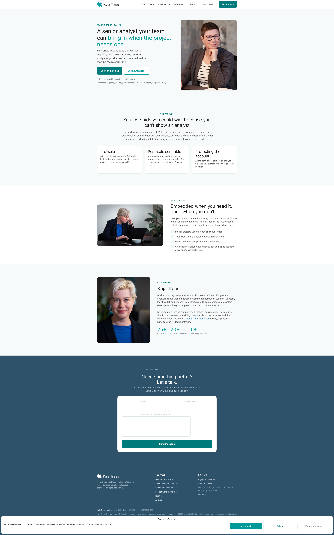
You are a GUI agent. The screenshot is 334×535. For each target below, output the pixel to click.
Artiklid (158, 500)
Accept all (246, 526)
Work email (190, 402)
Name (144, 402)
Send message (167, 444)
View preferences (313, 526)
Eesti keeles (208, 4)
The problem (148, 4)
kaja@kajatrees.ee (206, 479)
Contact (193, 4)
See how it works (137, 70)
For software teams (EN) (166, 492)
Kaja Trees (111, 4)
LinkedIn (202, 494)
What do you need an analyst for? (156, 414)
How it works (163, 4)
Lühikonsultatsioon (164, 487)
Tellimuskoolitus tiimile (166, 483)
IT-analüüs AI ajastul (164, 479)
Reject (280, 526)
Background (179, 4)
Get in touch (228, 4)
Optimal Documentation (197, 318)
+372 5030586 (205, 483)
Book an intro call (110, 70)
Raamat (158, 496)
